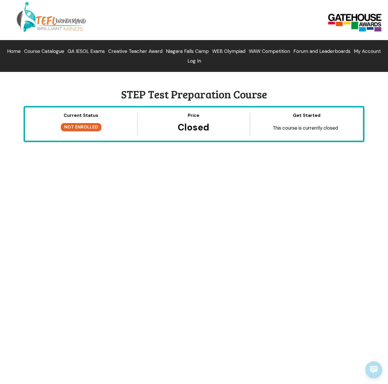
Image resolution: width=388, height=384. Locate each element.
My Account (367, 51)
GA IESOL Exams (86, 51)
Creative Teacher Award (135, 51)
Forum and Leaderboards (322, 51)
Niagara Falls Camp (187, 51)
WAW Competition (269, 51)
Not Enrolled (81, 127)
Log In (194, 61)
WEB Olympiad (228, 51)
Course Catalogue (44, 51)
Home (14, 51)
